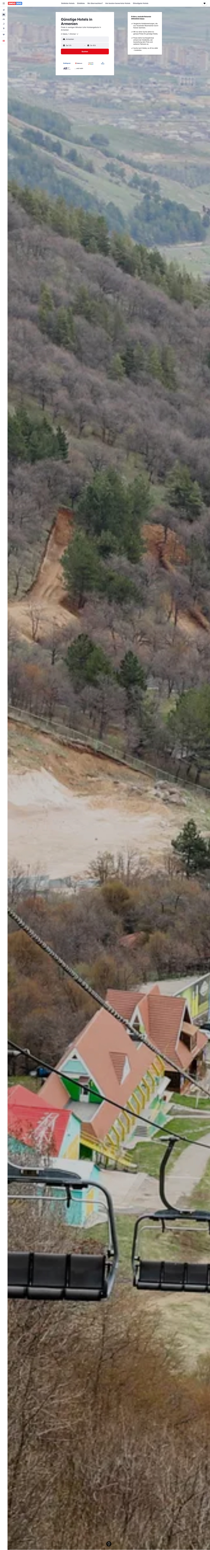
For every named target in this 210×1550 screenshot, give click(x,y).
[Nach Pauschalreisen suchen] (4, 24)
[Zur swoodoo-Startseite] (15, 3)
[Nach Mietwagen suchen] (4, 19)
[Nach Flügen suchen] (4, 10)
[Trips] (4, 34)
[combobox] (70, 34)
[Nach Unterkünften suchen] (4, 14)
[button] (3, 3)
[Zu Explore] (4, 28)
